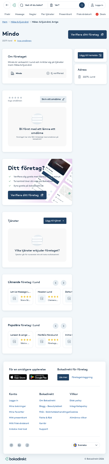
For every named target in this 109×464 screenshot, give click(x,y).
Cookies (74, 412)
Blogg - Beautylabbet (50, 406)
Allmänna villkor (78, 417)
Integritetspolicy (78, 406)
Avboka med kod (18, 429)
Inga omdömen (24, 40)
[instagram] (11, 445)
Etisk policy (75, 400)
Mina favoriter (16, 412)
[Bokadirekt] (14, 5)
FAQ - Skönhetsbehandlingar (54, 412)
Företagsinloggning (82, 377)
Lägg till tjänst (53, 220)
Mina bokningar (17, 406)
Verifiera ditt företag (85, 34)
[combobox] (33, 5)
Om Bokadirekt (47, 400)
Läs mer (63, 377)
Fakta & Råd (45, 417)
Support (43, 429)
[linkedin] (19, 445)
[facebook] (27, 445)
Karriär (42, 423)
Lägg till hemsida (88, 55)
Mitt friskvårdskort (19, 423)
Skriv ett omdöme (51, 99)
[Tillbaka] (7, 5)
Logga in (13, 400)
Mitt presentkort (18, 417)
